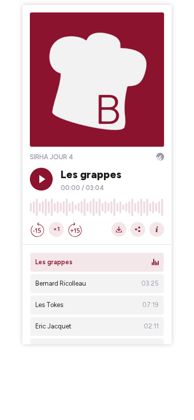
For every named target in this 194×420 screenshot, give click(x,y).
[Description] (156, 229)
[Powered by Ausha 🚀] (160, 157)
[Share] (137, 229)
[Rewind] (37, 229)
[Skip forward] (75, 229)
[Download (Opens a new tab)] (118, 229)
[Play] (41, 179)
